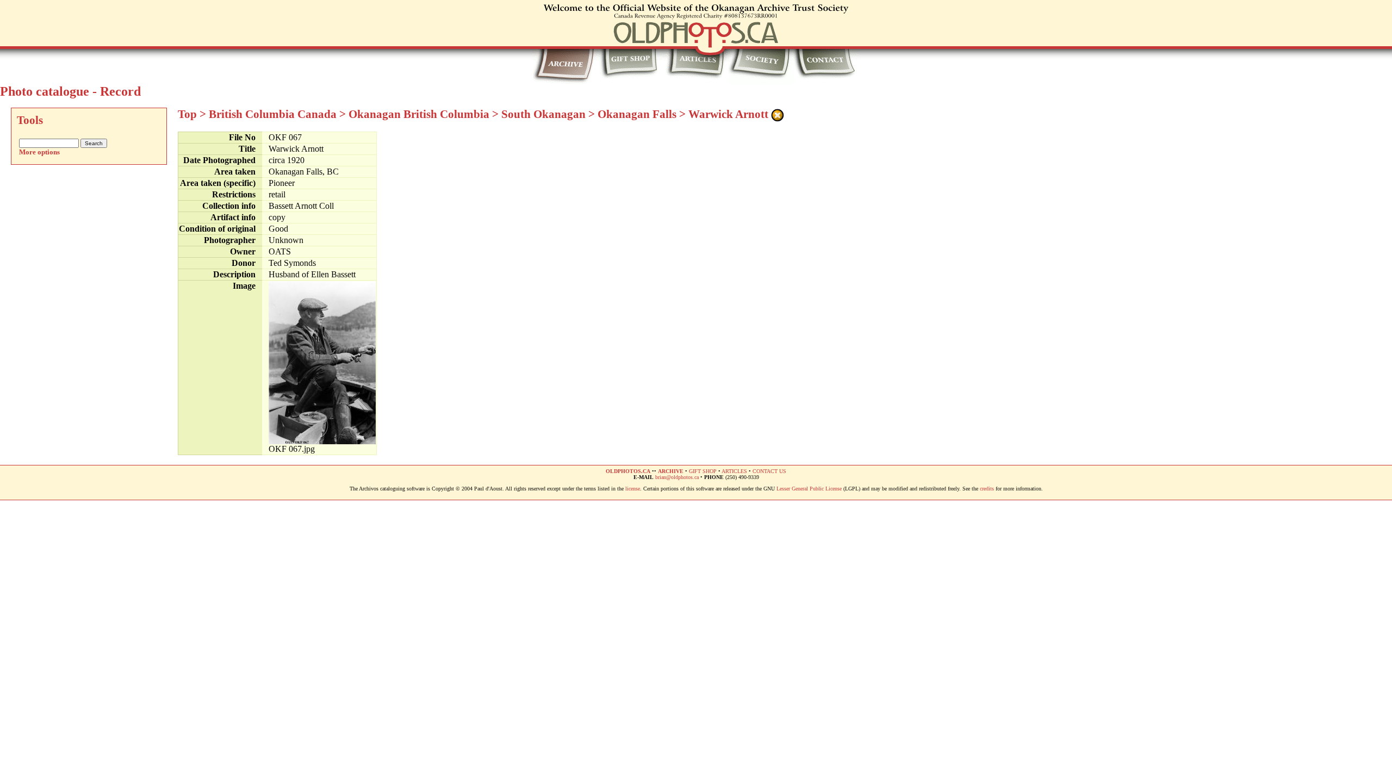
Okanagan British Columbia (419, 114)
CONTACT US (769, 471)
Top (187, 114)
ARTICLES (734, 471)
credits (987, 489)
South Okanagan (543, 114)
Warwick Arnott (728, 114)
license (632, 489)
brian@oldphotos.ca (677, 477)
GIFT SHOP (703, 471)
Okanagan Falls (637, 114)
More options (39, 152)
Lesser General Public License (809, 489)
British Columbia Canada (273, 114)
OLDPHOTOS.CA (628, 471)
